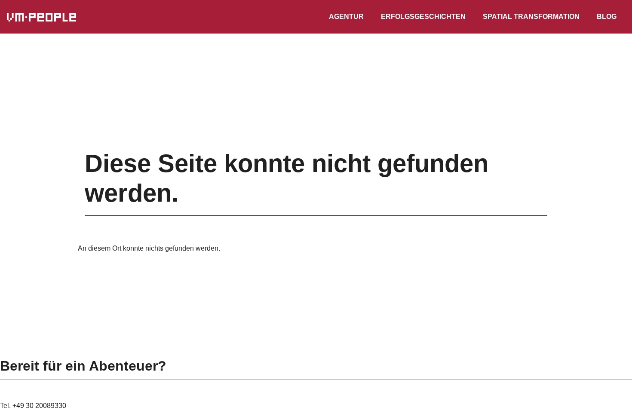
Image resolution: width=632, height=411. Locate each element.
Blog (607, 16)
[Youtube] (20, 352)
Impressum (344, 338)
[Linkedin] (3, 352)
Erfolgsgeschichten (423, 16)
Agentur (346, 16)
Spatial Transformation (531, 16)
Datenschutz (291, 338)
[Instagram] (12, 352)
